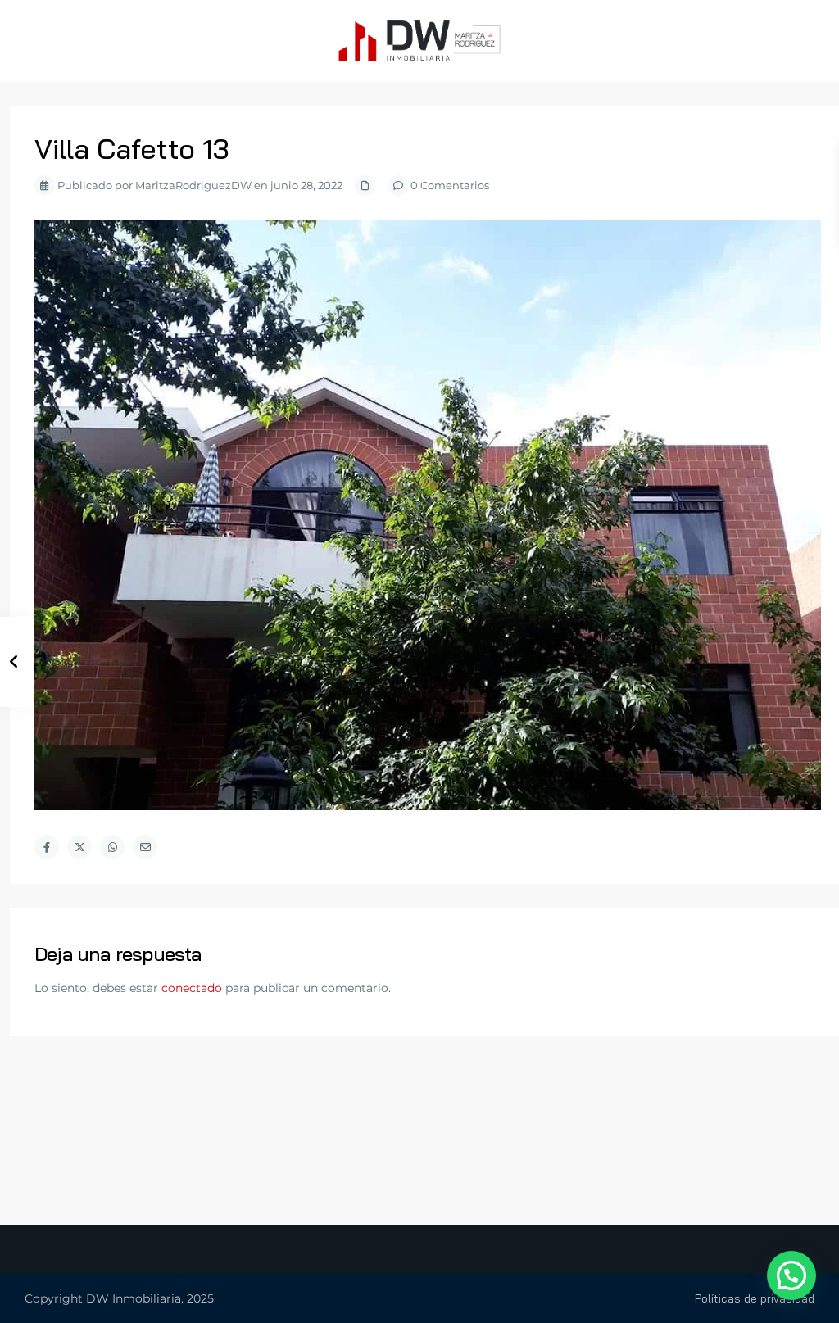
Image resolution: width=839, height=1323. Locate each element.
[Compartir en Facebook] (46, 847)
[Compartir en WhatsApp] (112, 847)
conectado (191, 988)
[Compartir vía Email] (145, 847)
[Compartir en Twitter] (79, 847)
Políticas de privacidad (754, 1298)
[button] (791, 1275)
